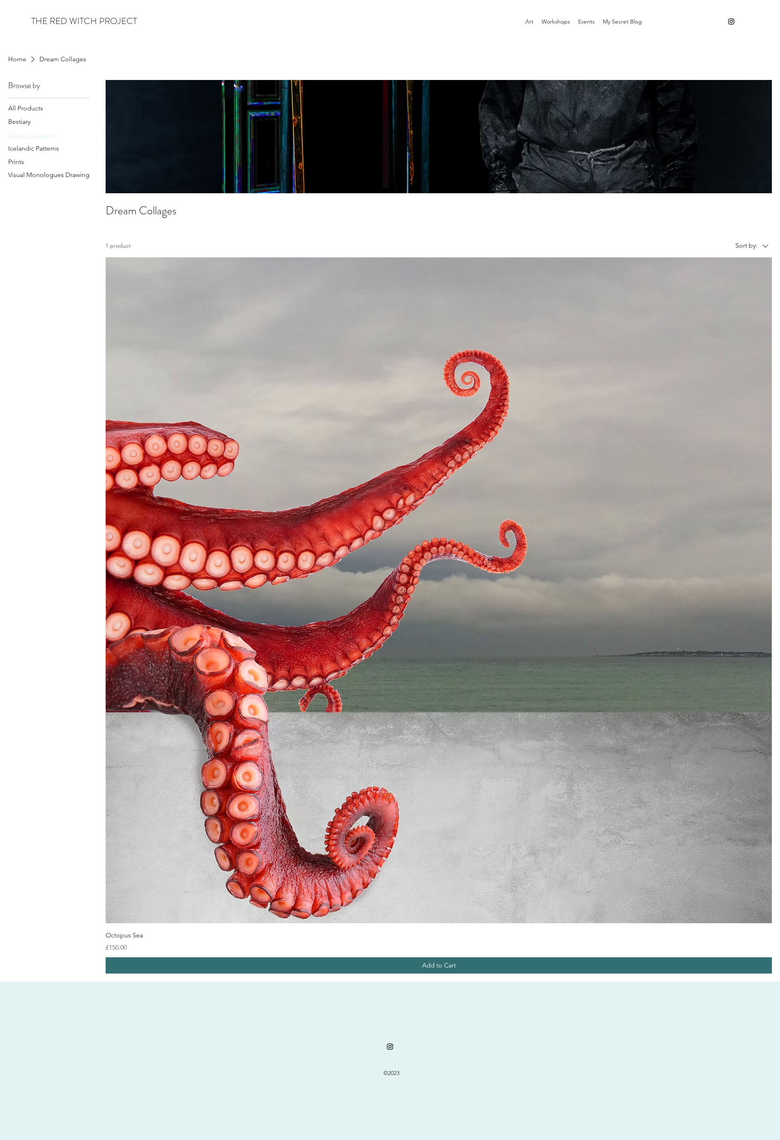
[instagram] (731, 21)
